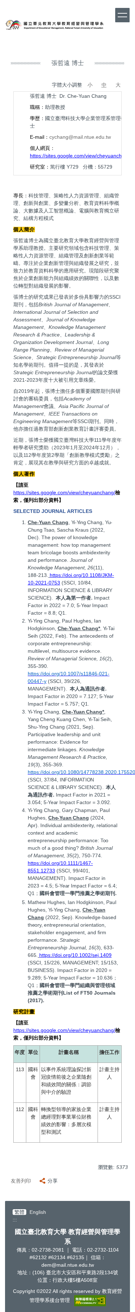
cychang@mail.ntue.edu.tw (80, 137)
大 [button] (118, 85)
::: (15, 1219)
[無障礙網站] (90, 1300)
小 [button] (90, 85)
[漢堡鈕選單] (122, 15)
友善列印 (21, 1181)
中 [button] (104, 85)
